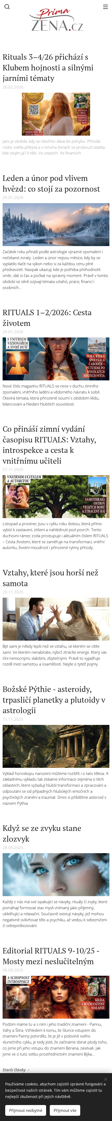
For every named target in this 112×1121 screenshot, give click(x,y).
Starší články (14, 1069)
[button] (7, 6)
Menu (105, 6)
